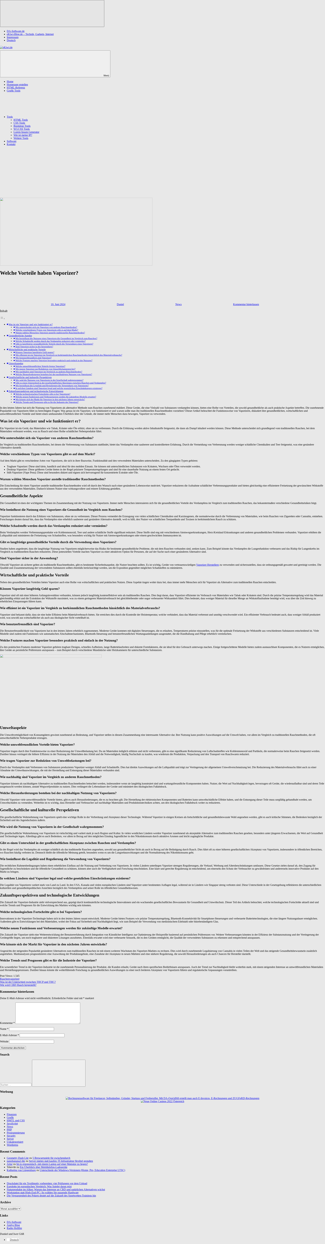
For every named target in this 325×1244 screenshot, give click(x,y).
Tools (10, 116)
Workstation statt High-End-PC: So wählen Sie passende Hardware (43, 1192)
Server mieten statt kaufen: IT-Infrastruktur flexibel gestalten (61, 1161)
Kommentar (7, 1023)
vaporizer (14, 978)
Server (10, 1138)
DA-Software (14, 1222)
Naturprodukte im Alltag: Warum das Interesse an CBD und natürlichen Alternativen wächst (56, 1189)
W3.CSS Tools (22, 129)
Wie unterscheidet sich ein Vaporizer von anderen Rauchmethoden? (46, 327)
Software (11, 141)
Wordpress (12, 1144)
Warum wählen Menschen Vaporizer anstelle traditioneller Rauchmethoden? (50, 332)
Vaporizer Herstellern (207, 564)
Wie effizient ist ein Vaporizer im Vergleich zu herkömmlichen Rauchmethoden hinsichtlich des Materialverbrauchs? (68, 355)
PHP (9, 1129)
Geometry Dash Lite (18, 1157)
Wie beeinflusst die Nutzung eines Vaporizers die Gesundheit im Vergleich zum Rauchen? (56, 338)
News (178, 304)
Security (11, 1135)
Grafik (10, 1117)
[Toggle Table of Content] (2, 318)
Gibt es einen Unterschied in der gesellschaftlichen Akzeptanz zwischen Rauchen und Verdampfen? (60, 383)
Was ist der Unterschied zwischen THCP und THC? (28, 981)
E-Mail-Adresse (9, 1035)
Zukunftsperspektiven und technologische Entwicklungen (36, 391)
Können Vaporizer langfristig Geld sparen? (34, 352)
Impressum (12, 37)
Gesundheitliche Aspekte (20, 335)
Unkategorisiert (15, 1141)
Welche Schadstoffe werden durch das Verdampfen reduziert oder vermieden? (50, 341)
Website (4, 1041)
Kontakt (11, 144)
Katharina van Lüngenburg (21, 1170)
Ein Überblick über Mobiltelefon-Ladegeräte (43, 1167)
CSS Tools (19, 122)
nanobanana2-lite (16, 1161)
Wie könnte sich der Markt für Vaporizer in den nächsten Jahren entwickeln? (50, 399)
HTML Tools (21, 119)
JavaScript (12, 1123)
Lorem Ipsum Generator (26, 132)
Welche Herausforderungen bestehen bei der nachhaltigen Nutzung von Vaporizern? (53, 374)
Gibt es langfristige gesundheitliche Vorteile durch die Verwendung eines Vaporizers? (54, 344)
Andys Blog (13, 1225)
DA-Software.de (16, 31)
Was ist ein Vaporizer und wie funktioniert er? (31, 324)
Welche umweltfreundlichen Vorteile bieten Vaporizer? (40, 366)
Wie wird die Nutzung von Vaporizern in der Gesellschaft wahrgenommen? (49, 380)
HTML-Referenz (16, 87)
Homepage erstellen (17, 84)
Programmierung (16, 1132)
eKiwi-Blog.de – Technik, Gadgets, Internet (30, 34)
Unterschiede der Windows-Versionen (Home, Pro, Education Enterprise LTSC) (82, 1170)
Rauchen (4, 978)
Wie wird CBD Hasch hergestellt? (18, 985)
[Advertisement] (162, 172)
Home (10, 81)
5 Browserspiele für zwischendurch (51, 1157)
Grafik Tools (13, 90)
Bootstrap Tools (22, 125)
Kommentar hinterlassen (246, 304)
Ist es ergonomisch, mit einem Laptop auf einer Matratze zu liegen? (52, 1164)
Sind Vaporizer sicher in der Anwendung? (34, 346)
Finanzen (12, 1114)
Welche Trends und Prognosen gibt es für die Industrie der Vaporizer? (47, 402)
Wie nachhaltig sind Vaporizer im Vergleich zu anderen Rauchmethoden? (48, 371)
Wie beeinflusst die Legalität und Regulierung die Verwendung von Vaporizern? (52, 385)
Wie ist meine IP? (23, 135)
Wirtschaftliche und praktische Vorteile (27, 349)
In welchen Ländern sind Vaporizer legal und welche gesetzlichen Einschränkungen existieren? (58, 388)
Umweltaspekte (16, 363)
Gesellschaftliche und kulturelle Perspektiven (30, 377)
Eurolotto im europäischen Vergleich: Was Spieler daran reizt (39, 1186)
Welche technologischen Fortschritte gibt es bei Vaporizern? (42, 394)
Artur (10, 1164)
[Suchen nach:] (16, 1084)
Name (4, 1028)
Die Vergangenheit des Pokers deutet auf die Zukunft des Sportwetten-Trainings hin (51, 1195)
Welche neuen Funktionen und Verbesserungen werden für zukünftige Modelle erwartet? (55, 396)
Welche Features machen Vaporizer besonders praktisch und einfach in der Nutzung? (53, 360)
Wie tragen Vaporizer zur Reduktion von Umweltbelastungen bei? (45, 369)
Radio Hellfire (14, 1228)
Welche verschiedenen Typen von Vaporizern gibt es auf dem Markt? (46, 330)
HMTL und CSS (16, 1120)
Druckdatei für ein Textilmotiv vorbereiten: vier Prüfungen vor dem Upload (47, 1183)
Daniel (120, 304)
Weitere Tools (21, 138)
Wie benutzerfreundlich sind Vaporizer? (33, 357)
